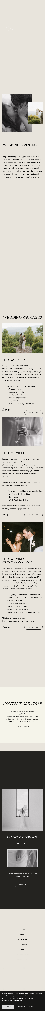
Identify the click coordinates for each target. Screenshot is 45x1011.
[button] (41, 28)
